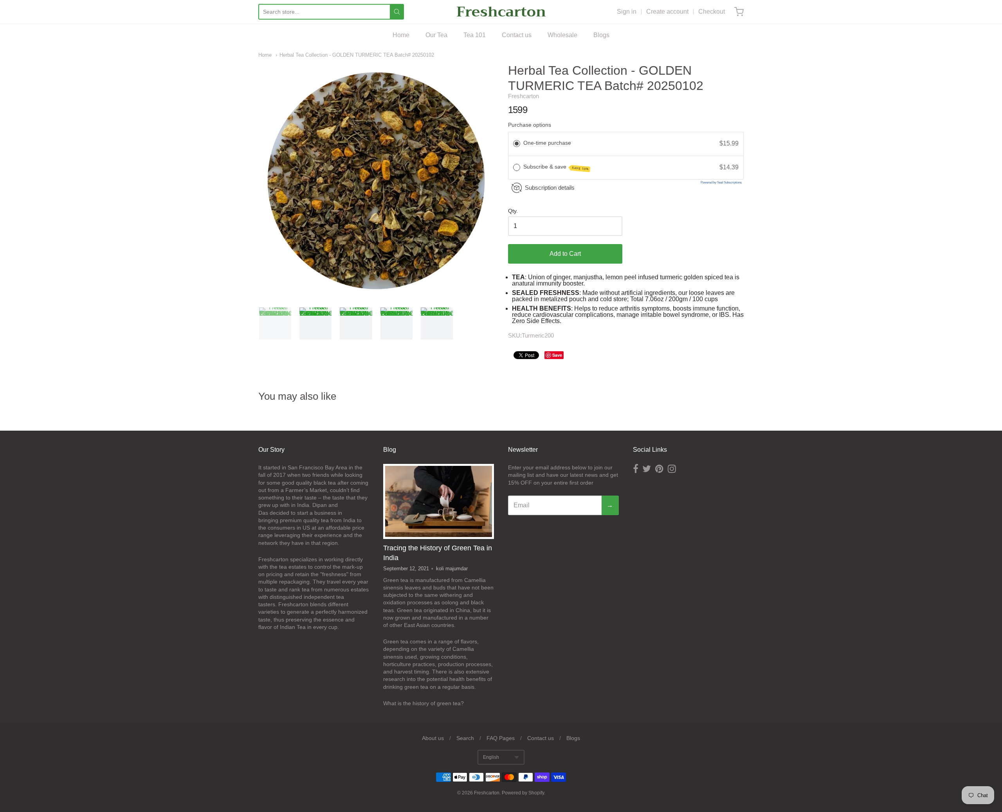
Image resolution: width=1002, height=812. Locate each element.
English (491, 757)
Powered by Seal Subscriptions (721, 182)
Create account (667, 11)
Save (557, 355)
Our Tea (436, 35)
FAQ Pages (501, 738)
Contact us (517, 35)
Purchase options (529, 125)
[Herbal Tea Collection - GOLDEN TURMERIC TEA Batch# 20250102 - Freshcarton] (275, 323)
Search (465, 738)
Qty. (513, 211)
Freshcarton (501, 12)
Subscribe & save (556, 167)
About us (433, 738)
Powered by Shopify (523, 793)
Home (401, 35)
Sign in (626, 11)
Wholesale (562, 35)
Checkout (711, 11)
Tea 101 (474, 35)
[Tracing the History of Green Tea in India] (438, 501)
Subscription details (550, 187)
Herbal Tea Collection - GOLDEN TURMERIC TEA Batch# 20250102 (356, 55)
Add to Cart (565, 253)
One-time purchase (547, 143)
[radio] (516, 143)
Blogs (601, 35)
